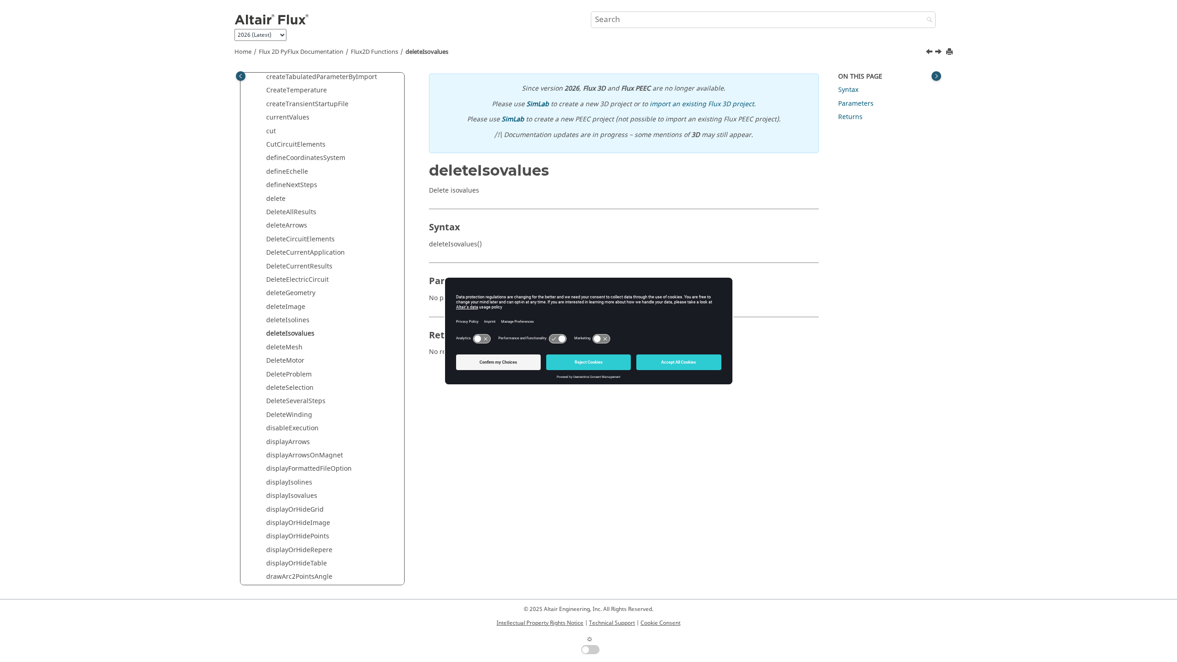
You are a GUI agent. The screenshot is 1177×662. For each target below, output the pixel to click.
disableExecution (292, 428)
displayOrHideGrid (295, 509)
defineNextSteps (291, 185)
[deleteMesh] (939, 52)
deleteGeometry (290, 293)
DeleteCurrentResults (299, 266)
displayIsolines (289, 482)
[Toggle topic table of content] (936, 76)
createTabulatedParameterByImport (321, 77)
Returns (850, 117)
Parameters (856, 103)
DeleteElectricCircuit (297, 280)
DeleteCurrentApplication (305, 252)
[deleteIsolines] (930, 52)
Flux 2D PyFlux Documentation (301, 52)
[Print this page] (950, 52)
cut (271, 131)
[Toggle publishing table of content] (241, 76)
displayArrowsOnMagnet (304, 455)
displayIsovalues (291, 496)
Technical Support (612, 623)
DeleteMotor (285, 360)
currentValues (287, 117)
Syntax (848, 90)
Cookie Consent (660, 623)
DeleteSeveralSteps (296, 401)
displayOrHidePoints (297, 536)
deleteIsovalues (427, 52)
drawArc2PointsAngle (299, 577)
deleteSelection (290, 388)
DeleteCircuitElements (300, 239)
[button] (262, 77)
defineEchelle (287, 172)
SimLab (537, 104)
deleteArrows (286, 225)
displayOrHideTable (296, 563)
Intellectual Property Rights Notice (540, 623)
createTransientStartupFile (307, 104)
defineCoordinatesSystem (305, 158)
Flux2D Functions (374, 52)
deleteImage (285, 307)
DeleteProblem (289, 374)
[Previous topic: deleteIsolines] (930, 52)
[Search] (927, 20)
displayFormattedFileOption (309, 469)
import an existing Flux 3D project (702, 104)
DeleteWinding (289, 415)
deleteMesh (284, 347)
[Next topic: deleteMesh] (939, 52)
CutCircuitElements (296, 144)
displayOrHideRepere (299, 550)
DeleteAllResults (291, 212)
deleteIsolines (287, 320)
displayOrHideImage (298, 523)
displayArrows (288, 442)
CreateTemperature (296, 90)
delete (276, 199)
